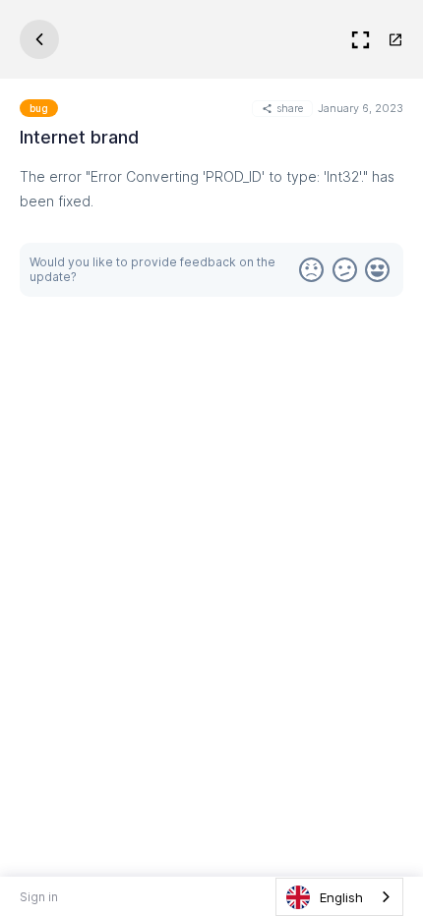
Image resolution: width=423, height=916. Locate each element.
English (341, 897)
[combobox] (339, 897)
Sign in (39, 896)
